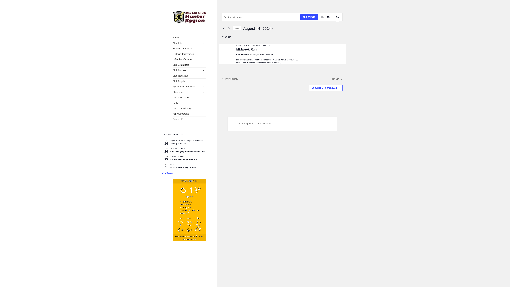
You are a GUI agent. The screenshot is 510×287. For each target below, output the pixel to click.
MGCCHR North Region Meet (183, 167)
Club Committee (181, 64)
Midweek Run (246, 49)
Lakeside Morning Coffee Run (183, 159)
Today (237, 28)
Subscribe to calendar (324, 87)
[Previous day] (223, 28)
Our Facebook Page (182, 108)
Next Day (335, 78)
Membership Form (182, 48)
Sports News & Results (184, 86)
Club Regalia (179, 81)
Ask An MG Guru (181, 113)
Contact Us (178, 119)
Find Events (309, 17)
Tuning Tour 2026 (178, 143)
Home (176, 37)
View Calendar (168, 173)
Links (175, 103)
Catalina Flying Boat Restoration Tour (187, 151)
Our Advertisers (181, 97)
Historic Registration (183, 53)
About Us (177, 43)
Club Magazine (180, 75)
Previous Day (231, 78)
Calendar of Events (182, 59)
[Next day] (229, 28)
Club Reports (179, 70)
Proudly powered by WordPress (255, 123)
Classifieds (178, 92)
